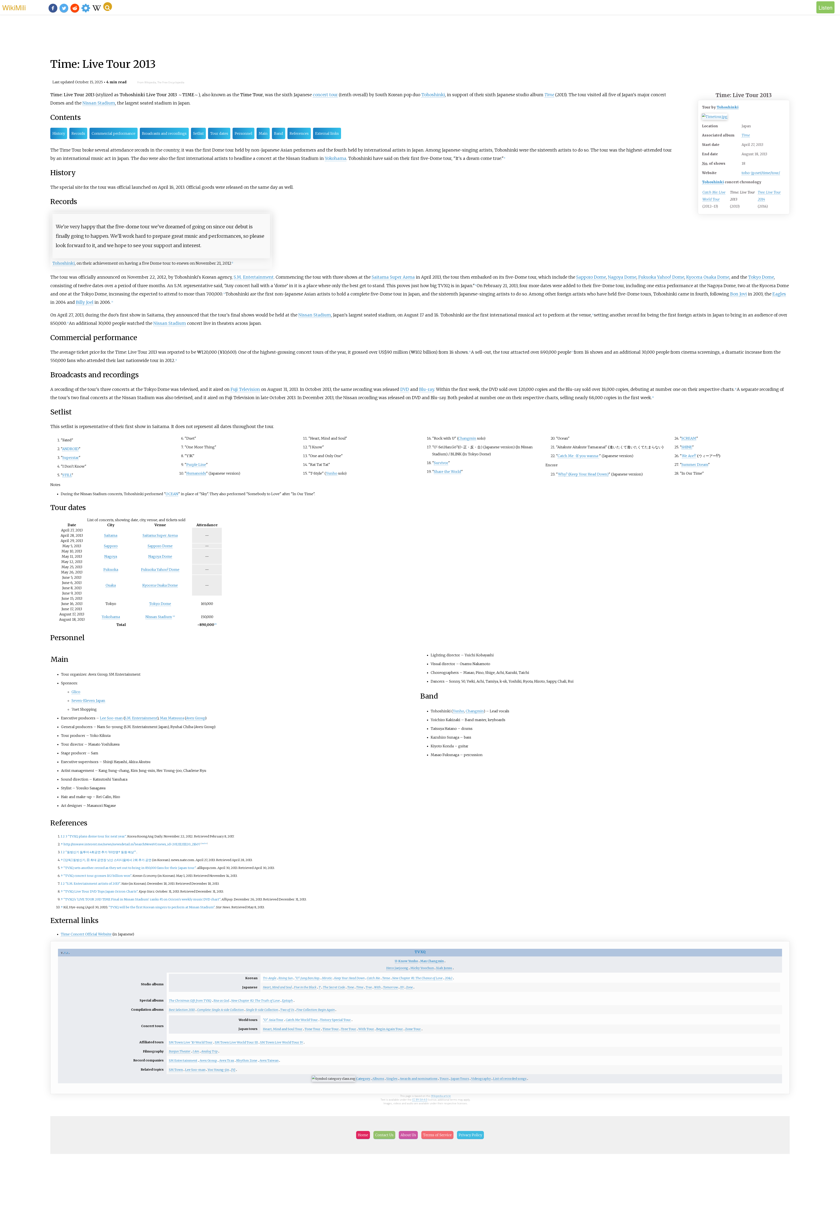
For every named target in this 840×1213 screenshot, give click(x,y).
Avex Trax (226, 1061)
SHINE (686, 447)
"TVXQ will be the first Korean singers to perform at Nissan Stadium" (161, 907)
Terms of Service (437, 1135)
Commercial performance (113, 133)
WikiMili (14, 7)
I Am (196, 1051)
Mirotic (327, 978)
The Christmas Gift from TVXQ (190, 1001)
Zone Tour (413, 1029)
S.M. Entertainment (254, 277)
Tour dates (219, 133)
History (58, 133)
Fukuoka (110, 569)
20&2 (448, 978)
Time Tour (331, 1029)
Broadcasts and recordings (164, 133)
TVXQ (420, 952)
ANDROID (70, 449)
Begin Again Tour (389, 1029)
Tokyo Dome (761, 277)
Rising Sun (285, 978)
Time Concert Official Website (86, 934)
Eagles (779, 294)
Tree (369, 987)
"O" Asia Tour (273, 1020)
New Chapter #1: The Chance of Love (417, 978)
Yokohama (335, 158)
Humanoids (196, 473)
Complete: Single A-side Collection (220, 1010)
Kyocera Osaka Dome (707, 277)
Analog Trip (209, 1051)
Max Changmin (432, 961)
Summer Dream (694, 464)
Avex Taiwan (268, 1061)
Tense (386, 978)
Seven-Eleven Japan (88, 700)
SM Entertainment (183, 1061)
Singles (391, 1079)
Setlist (198, 133)
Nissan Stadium (98, 103)
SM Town (176, 1070)
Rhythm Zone (246, 1061)
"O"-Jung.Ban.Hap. (307, 978)
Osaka (111, 585)
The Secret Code (334, 987)
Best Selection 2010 (182, 1010)
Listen (825, 7)
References (299, 133)
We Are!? (689, 456)
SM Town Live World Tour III (236, 1042)
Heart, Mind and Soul (277, 987)
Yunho (331, 473)
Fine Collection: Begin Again (315, 1010)
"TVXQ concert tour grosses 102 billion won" (97, 876)
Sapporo (111, 546)
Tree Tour (348, 1029)
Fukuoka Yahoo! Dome (661, 277)
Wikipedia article (441, 1096)
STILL (67, 475)
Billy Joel (84, 302)
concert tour (325, 94)
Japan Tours (460, 1079)
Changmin (467, 438)
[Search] (107, 6)
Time (746, 135)
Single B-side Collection (262, 1010)
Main (263, 133)
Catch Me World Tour (302, 1020)
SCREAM (688, 438)
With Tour (366, 1029)
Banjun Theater (180, 1051)
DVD (404, 389)
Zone (409, 987)
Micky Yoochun (422, 968)
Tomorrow (390, 987)
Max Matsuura (172, 718)
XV (402, 987)
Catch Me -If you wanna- (578, 456)
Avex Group (195, 718)
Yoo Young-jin (218, 1070)
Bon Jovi (738, 294)
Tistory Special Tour (335, 1020)
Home (363, 1135)
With (377, 987)
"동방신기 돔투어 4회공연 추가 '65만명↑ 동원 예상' (100, 852)
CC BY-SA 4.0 (419, 1099)
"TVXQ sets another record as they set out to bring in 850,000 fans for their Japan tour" (129, 868)
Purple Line (196, 464)
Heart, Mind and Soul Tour (283, 1029)
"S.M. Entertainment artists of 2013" (92, 884)
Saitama (110, 535)
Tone (350, 987)
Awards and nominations (419, 1079)
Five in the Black (305, 987)
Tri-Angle (269, 978)
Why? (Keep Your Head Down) (583, 474)
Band (278, 133)
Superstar (70, 457)
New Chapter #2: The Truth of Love (255, 1001)
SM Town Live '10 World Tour (191, 1042)
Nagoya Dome (622, 277)
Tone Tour (312, 1029)
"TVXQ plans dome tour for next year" (97, 836)
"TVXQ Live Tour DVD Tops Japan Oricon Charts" (100, 891)
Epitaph (287, 1001)
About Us (408, 1135)
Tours (444, 1079)
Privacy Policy (470, 1135)
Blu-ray (426, 389)
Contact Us (384, 1135)
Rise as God (221, 1001)
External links (327, 133)
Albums (378, 1079)
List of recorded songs (510, 1079)
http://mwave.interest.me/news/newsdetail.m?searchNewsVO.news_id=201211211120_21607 (131, 844)
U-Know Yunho (406, 961)
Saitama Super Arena (393, 277)
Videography (481, 1079)
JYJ (233, 1070)
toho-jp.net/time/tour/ (761, 173)
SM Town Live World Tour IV (281, 1042)
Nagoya (110, 556)
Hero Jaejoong (397, 968)
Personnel (243, 133)
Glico (76, 692)
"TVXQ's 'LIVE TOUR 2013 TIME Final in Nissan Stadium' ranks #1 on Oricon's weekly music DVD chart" (141, 899)
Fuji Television (245, 389)
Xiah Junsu (444, 968)
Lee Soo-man (111, 718)
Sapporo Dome (591, 277)
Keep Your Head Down (349, 978)
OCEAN (172, 494)
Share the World (447, 471)
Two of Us (287, 1010)
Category (363, 1079)
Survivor (441, 463)
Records (78, 133)
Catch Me (373, 978)
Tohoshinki (727, 107)
